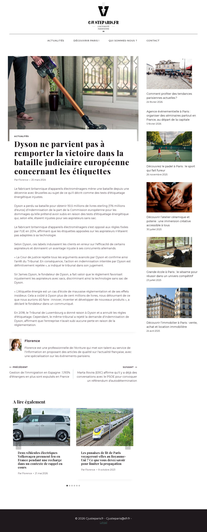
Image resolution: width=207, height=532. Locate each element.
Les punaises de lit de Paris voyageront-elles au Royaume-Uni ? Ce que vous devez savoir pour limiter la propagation (103, 458)
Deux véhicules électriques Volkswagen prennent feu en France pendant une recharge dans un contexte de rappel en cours (40, 460)
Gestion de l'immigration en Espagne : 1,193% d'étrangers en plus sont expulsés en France (39, 372)
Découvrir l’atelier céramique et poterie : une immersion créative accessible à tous (169, 221)
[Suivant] (128, 445)
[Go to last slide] (18, 445)
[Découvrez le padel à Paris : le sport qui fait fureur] (172, 146)
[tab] (67, 485)
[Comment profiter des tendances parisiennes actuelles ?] (172, 74)
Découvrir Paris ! (86, 40)
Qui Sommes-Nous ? (123, 40)
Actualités (55, 40)
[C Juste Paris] (103, 17)
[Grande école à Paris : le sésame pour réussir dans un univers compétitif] (172, 252)
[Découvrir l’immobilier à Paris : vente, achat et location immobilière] (172, 303)
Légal (103, 522)
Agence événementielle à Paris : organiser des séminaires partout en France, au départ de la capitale (171, 115)
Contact (153, 40)
